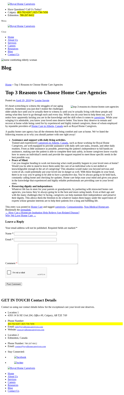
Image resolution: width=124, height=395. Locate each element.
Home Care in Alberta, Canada (47, 126)
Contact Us (13, 54)
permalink (26, 209)
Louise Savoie (42, 100)
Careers (12, 45)
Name (9, 233)
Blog (10, 51)
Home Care (37, 206)
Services (12, 42)
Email (9, 239)
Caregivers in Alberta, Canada (52, 142)
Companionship (75, 206)
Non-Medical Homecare (96, 206)
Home (11, 37)
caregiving (99, 117)
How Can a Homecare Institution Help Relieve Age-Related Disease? (42, 212)
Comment (11, 263)
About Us (13, 40)
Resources (13, 48)
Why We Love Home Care (20, 215)
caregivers (60, 206)
